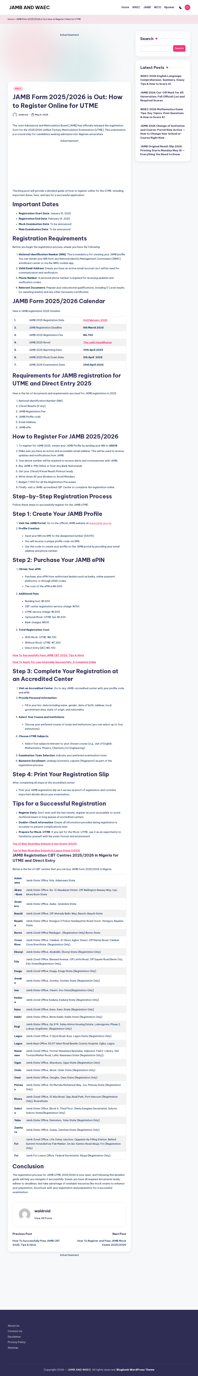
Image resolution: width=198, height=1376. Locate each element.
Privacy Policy (17, 1342)
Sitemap (13, 1347)
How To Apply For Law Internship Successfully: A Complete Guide (54, 662)
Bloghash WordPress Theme (135, 1369)
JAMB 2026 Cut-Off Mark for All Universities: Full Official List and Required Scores (162, 96)
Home (11, 19)
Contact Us (15, 1331)
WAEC (18, 88)
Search (146, 38)
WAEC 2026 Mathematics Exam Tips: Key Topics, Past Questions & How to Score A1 (162, 113)
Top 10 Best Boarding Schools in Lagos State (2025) (46, 850)
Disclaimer (14, 1336)
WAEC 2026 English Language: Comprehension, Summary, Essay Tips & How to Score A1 (162, 80)
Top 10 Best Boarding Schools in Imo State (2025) (45, 843)
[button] (43, 1218)
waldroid (42, 1211)
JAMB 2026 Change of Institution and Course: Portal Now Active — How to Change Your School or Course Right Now (162, 131)
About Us (13, 1325)
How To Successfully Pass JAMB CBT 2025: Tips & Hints (48, 655)
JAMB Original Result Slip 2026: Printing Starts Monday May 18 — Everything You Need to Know (162, 150)
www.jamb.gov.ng (100, 523)
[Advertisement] (69, 58)
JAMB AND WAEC (29, 7)
